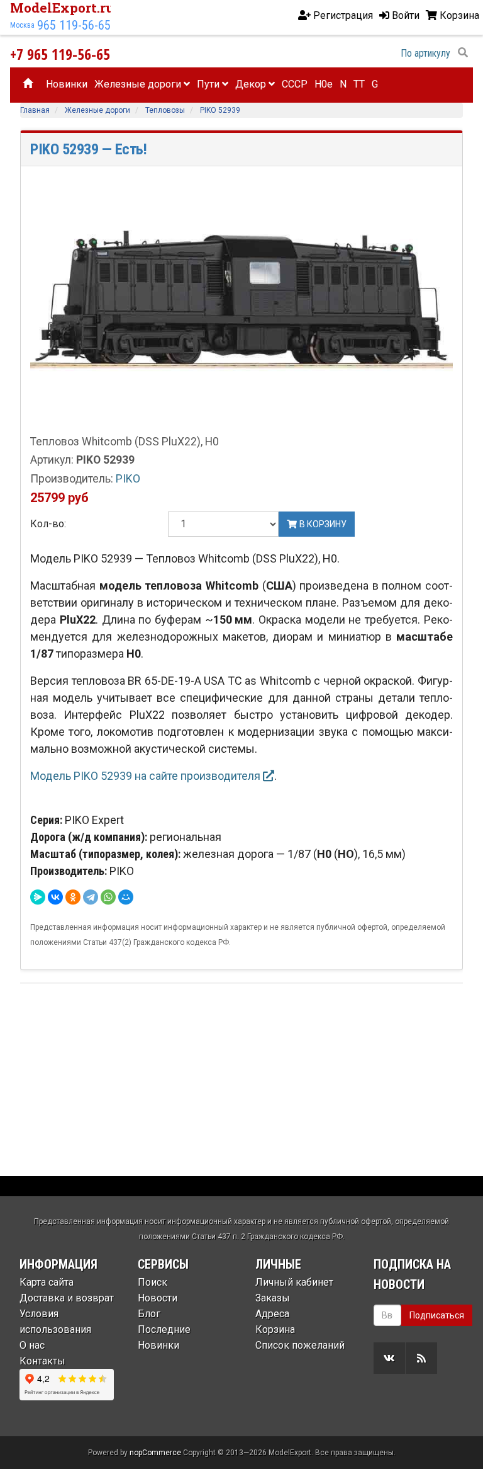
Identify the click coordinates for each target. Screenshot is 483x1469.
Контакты (42, 1361)
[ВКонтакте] (55, 897)
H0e (323, 84)
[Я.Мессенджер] (37, 897)
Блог (149, 1314)
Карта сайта (46, 1282)
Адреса (272, 1314)
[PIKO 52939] (241, 304)
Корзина (275, 1329)
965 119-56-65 (74, 25)
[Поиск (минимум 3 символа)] (463, 53)
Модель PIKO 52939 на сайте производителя (146, 775)
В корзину (322, 524)
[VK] (389, 1358)
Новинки (66, 84)
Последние (164, 1329)
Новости (157, 1298)
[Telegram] (90, 897)
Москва (22, 25)
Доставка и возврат (66, 1298)
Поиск (152, 1282)
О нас (32, 1345)
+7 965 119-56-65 (60, 53)
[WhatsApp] (108, 897)
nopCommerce (155, 1452)
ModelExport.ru (62, 7)
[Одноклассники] (72, 897)
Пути (209, 84)
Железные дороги (139, 84)
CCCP (295, 84)
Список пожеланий (300, 1345)
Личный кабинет (294, 1282)
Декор (252, 84)
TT (359, 84)
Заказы (272, 1298)
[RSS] (421, 1358)
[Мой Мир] (125, 897)
